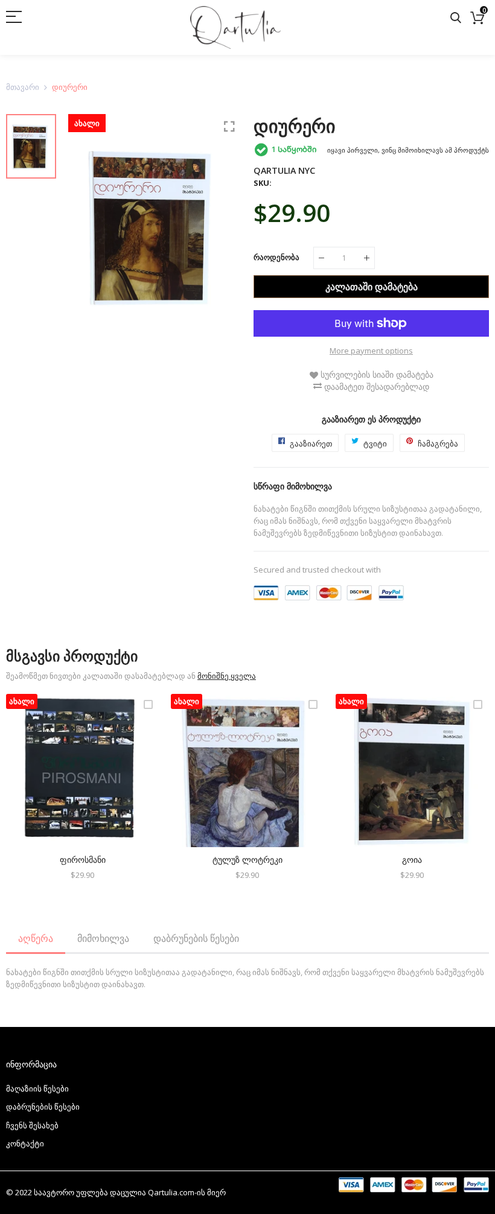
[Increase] (366, 258)
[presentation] (30, 795)
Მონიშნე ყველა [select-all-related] (226, 675)
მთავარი (22, 86)
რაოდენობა (276, 257)
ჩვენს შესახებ (32, 1125)
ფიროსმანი (83, 859)
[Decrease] (321, 258)
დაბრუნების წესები (196, 938)
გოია (412, 859)
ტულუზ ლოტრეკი (247, 859)
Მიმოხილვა (103, 938)
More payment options (371, 350)
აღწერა (35, 938)
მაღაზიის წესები (37, 1088)
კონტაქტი (25, 1143)
